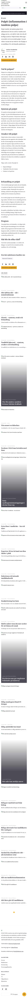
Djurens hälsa (10, 724)
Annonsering (4, 964)
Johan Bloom (14, 947)
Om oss (3, 960)
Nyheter (3, 974)
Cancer (8, 423)
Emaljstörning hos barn (10, 601)
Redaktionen (4, 962)
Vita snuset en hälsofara (10, 425)
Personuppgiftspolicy (6, 967)
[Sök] (20, 8)
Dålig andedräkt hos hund (11, 727)
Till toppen (15, 994)
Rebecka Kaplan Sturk (14, 943)
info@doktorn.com (18, 951)
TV (1, 976)
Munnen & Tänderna (7, 258)
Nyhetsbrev (4, 981)
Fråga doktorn (4, 979)
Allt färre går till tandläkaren (12, 900)
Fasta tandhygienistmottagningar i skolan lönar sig (13, 503)
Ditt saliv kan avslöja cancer (12, 781)
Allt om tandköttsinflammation (13, 877)
